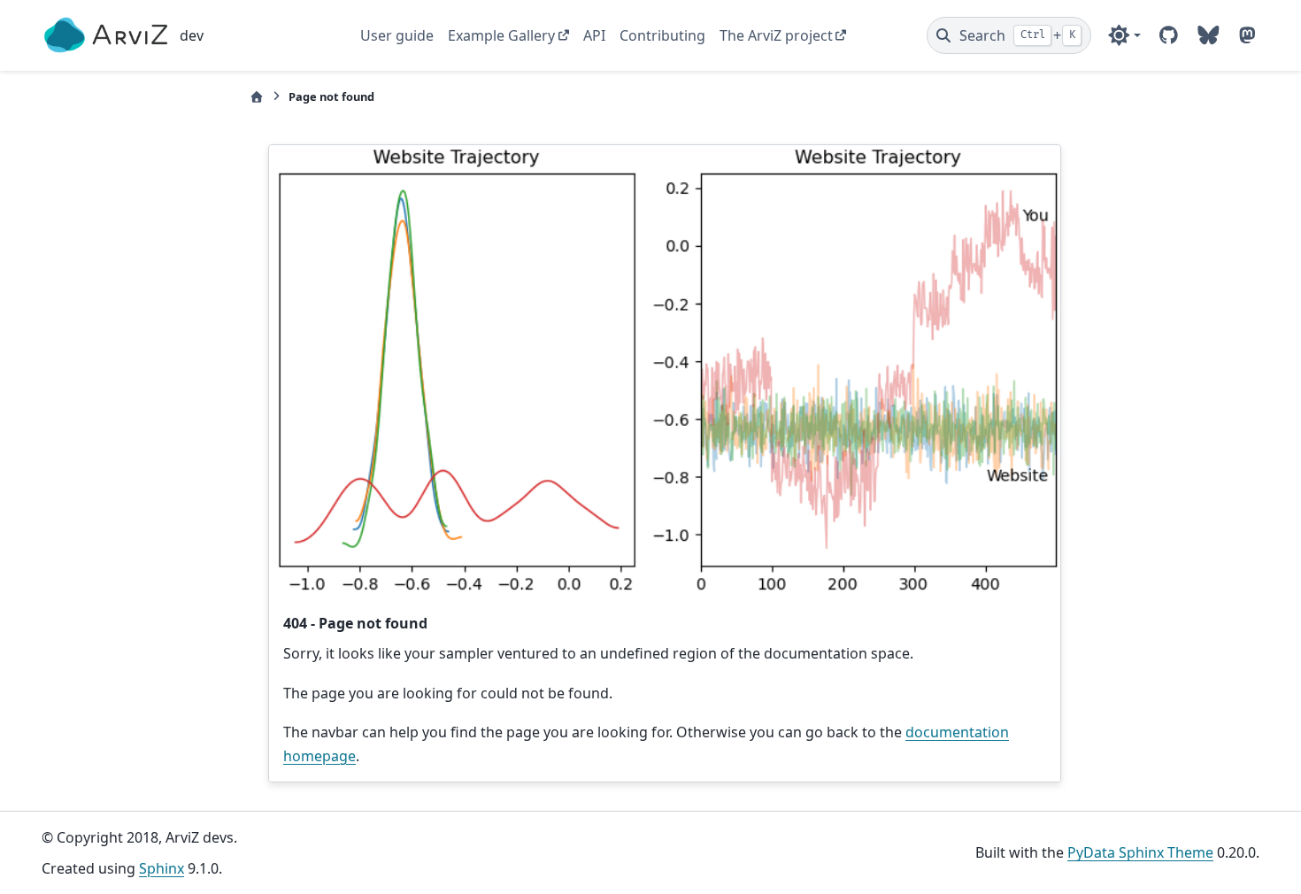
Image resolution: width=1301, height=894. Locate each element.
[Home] (257, 97)
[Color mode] (1124, 35)
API (594, 35)
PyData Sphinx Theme (1140, 852)
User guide (397, 35)
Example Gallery (501, 35)
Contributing (662, 35)
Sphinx (161, 868)
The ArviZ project (776, 35)
